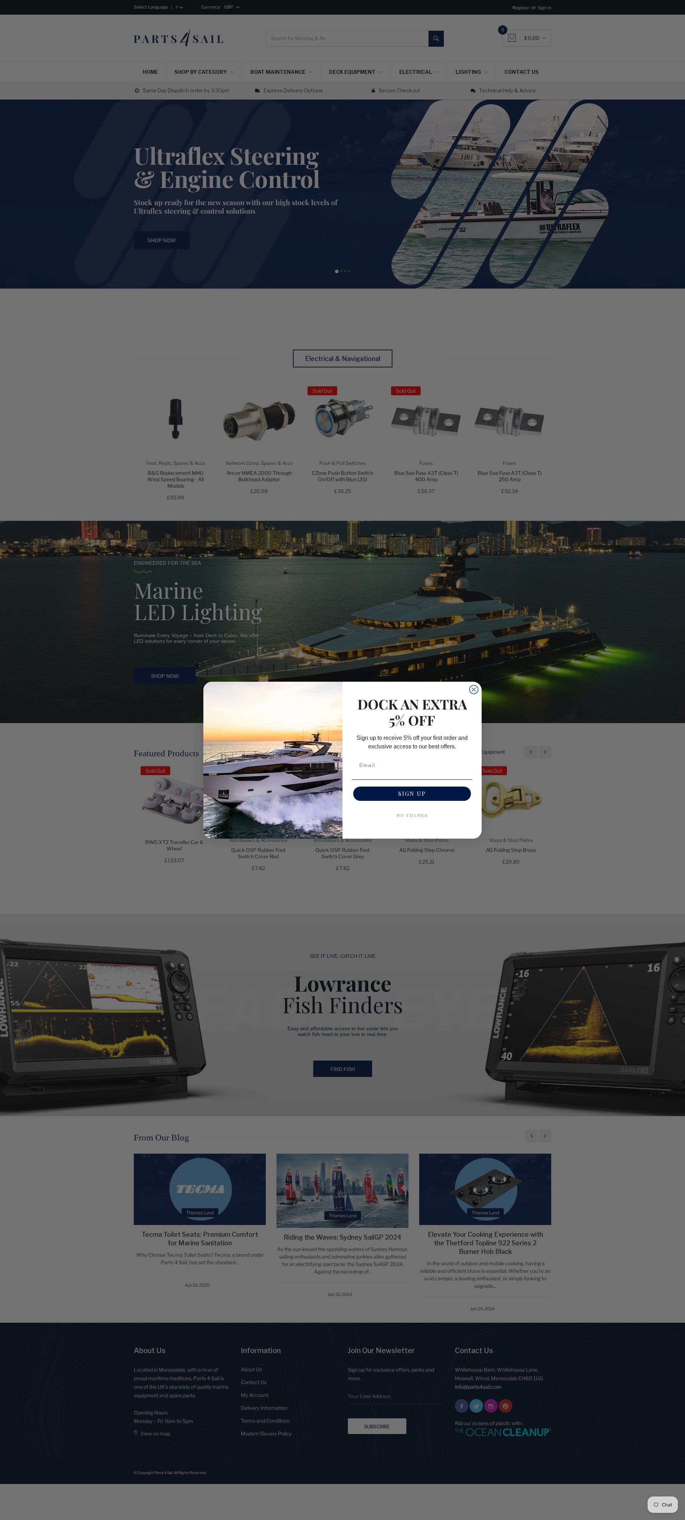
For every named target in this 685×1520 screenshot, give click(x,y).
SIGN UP (412, 793)
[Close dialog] (474, 689)
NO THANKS (412, 815)
